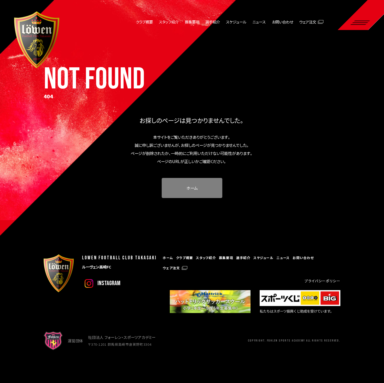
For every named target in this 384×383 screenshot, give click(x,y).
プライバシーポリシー (322, 280)
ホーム (192, 188)
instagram (108, 283)
